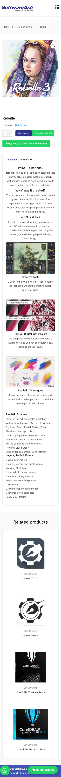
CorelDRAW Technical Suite (30, 749)
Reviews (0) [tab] (26, 159)
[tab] (12, 160)
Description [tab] (12, 159)
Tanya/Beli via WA (43, 133)
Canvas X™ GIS (30, 578)
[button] (53, 45)
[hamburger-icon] (57, 8)
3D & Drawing (24, 26)
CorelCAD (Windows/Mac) (30, 692)
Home (5, 26)
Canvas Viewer (30, 635)
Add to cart (23, 133)
